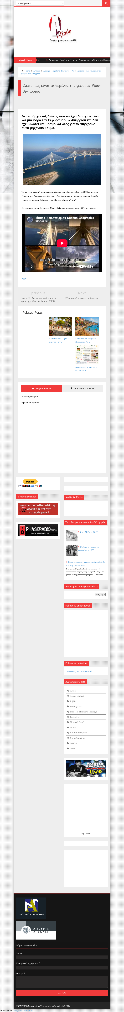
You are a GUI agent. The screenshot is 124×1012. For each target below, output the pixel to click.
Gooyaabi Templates (23, 1010)
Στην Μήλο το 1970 (89, 531)
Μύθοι (73, 727)
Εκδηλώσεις (75, 717)
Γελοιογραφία (76, 706)
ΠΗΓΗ (24, 279)
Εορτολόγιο (86, 833)
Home (27, 70)
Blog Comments (43, 388)
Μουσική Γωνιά (77, 722)
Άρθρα (73, 690)
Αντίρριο (36, 70)
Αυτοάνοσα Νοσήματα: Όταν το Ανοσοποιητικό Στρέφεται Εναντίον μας (66, 60)
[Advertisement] (86, 868)
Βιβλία (73, 701)
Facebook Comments (83, 388)
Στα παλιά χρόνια (77, 737)
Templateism (46, 1006)
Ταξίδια (73, 743)
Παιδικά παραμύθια (78, 732)
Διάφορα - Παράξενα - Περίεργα (55, 70)
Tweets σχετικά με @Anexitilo (79, 671)
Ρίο (73, 70)
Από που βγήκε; (77, 695)
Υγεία (72, 748)
